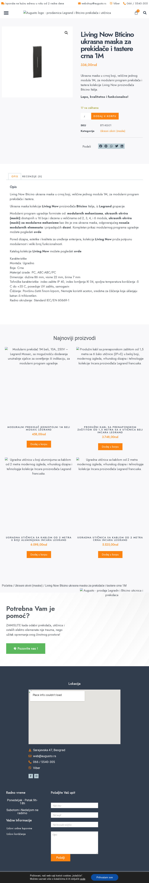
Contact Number (59, 819)
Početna (7, 585)
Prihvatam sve (104, 877)
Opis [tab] (14, 176)
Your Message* (58, 829)
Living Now (50, 206)
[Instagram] (36, 776)
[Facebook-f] (31, 776)
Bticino (81, 206)
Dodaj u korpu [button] (39, 444)
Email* (54, 810)
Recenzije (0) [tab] (32, 176)
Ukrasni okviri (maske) (112, 131)
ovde (37, 232)
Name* (54, 800)
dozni (67, 227)
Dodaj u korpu (105, 116)
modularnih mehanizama (85, 213)
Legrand (105, 206)
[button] (6, 13)
